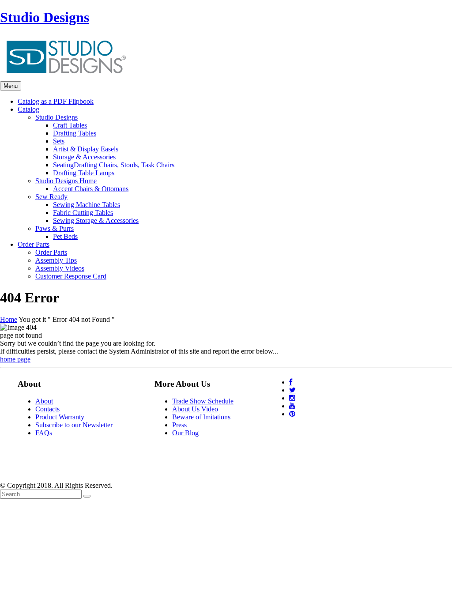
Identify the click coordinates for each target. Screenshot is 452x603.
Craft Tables (70, 125)
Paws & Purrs (54, 228)
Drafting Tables (74, 133)
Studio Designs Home (66, 181)
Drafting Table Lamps (83, 173)
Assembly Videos (59, 268)
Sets (58, 141)
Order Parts (51, 252)
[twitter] (292, 390)
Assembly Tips (56, 260)
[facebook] (290, 382)
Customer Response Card (70, 276)
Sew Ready (51, 196)
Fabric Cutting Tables (83, 212)
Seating (113, 165)
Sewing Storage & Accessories (96, 220)
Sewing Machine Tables (86, 204)
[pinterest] (292, 414)
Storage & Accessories (84, 157)
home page (15, 359)
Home (8, 319)
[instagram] (292, 398)
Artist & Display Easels (85, 149)
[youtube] (292, 406)
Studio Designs (44, 17)
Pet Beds (65, 236)
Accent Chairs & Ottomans (90, 188)
